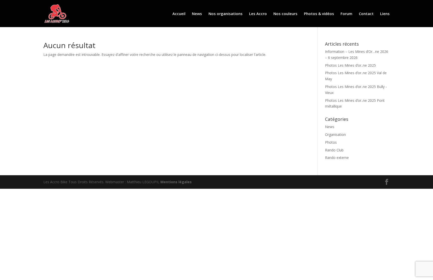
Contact (366, 14)
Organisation (335, 134)
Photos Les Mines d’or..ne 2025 (350, 65)
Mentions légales (176, 181)
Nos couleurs (285, 14)
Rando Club (334, 150)
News (197, 14)
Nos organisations (225, 14)
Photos (331, 142)
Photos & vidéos (319, 14)
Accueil (178, 14)
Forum (346, 14)
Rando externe (337, 157)
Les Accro (258, 14)
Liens (385, 14)
